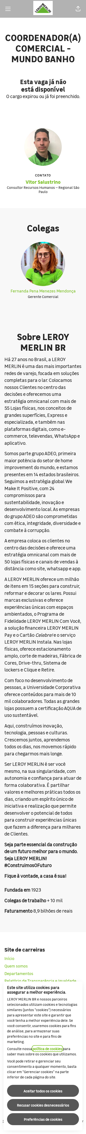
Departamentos (18, 973)
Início (9, 958)
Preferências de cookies (43, 1119)
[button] (78, 9)
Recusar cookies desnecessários (43, 1105)
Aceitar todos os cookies (43, 1090)
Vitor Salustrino (43, 181)
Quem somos (16, 966)
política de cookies (47, 1048)
